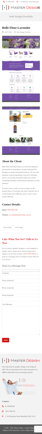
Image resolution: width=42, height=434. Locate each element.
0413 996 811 (10, 411)
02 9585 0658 (31, 254)
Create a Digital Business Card (29, 430)
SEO (3, 369)
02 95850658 (10, 2)
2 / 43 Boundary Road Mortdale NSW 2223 (20, 416)
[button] (38, 8)
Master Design (18, 428)
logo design (7, 227)
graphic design (20, 367)
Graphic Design (29, 428)
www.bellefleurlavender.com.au (20, 215)
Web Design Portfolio (23, 32)
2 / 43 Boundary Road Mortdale (29, 2)
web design (19, 227)
